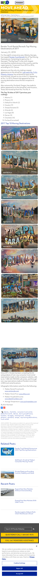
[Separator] (4, 408)
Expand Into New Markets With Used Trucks (25, 501)
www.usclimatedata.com (28, 402)
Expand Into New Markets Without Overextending (24, 489)
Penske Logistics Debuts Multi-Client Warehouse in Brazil (25, 512)
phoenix (3, 417)
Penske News (14, 15)
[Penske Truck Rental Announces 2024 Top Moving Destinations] (7, 452)
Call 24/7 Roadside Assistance (19, 540)
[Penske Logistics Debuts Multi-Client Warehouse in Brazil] (7, 515)
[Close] (36, 546)
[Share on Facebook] (2, 408)
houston (3, 415)
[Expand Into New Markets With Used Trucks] (7, 504)
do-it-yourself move (26, 413)
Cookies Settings (19, 563)
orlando (27, 415)
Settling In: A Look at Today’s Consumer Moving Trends (25, 460)
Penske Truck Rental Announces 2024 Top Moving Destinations (26, 449)
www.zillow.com (24, 394)
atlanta (6, 412)
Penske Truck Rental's (17, 57)
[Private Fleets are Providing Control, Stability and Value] (7, 475)
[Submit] (33, 529)
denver (15, 413)
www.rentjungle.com (12, 391)
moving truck (19, 415)
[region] (19, 560)
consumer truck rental (24, 412)
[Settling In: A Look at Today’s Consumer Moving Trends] (7, 463)
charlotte (13, 412)
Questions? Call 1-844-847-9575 (19, 535)
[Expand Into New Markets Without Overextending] (7, 492)
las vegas (11, 415)
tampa (17, 417)
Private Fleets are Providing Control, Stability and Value (24, 472)
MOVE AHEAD (14, 7)
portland (11, 417)
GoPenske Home (5, 15)
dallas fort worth (6, 413)
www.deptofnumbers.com (13, 399)
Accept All (19, 574)
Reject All (19, 568)
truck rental (5, 419)
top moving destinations (28, 417)
